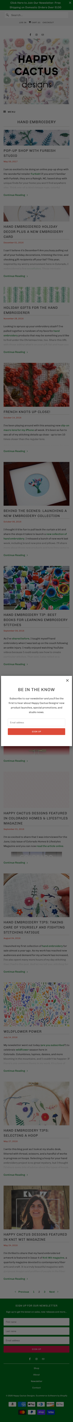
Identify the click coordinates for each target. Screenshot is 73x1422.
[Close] (67, 680)
